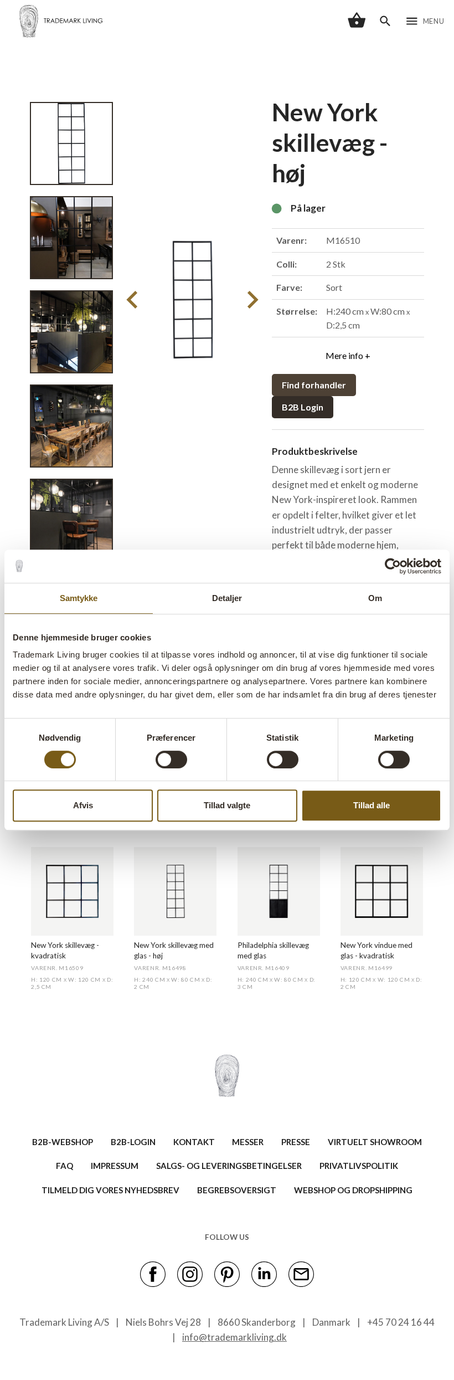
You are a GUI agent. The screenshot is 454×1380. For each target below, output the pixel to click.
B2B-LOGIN (133, 1142)
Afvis (83, 805)
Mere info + (348, 355)
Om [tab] (375, 598)
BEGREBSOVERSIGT (236, 1190)
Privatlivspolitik (358, 1166)
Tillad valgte (227, 805)
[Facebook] (153, 1273)
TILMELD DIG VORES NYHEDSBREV (110, 1190)
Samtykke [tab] (79, 598)
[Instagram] (190, 1273)
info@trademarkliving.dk (234, 1337)
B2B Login (302, 407)
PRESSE (295, 1142)
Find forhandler (314, 384)
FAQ (64, 1166)
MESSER (248, 1142)
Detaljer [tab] (227, 598)
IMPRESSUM (114, 1166)
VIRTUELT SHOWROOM (375, 1142)
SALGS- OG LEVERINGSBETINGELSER (229, 1166)
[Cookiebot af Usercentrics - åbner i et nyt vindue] (392, 566)
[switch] (171, 759)
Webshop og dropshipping (353, 1190)
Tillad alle (371, 805)
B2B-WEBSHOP (62, 1142)
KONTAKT (194, 1142)
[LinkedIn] (264, 1273)
